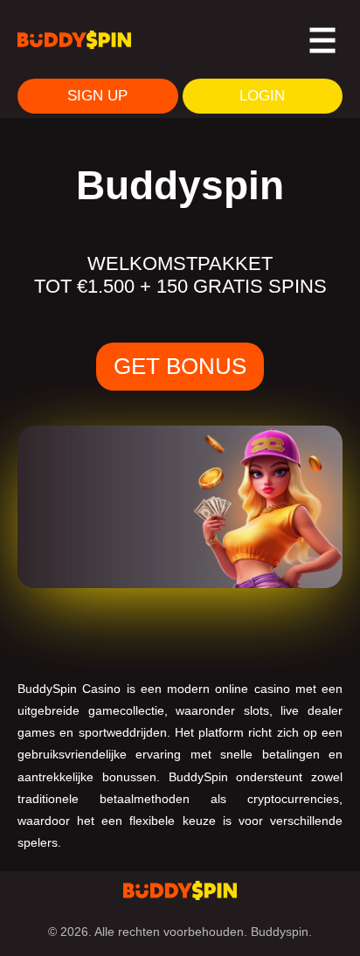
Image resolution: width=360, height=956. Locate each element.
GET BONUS (180, 366)
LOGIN (262, 95)
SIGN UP (97, 95)
